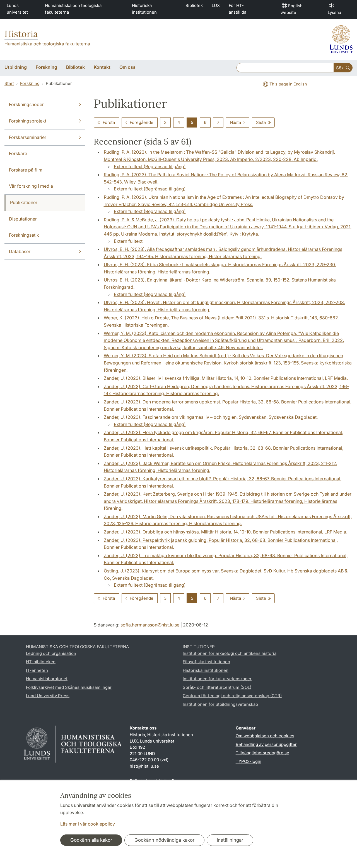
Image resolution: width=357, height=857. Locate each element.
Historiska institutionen (144, 9)
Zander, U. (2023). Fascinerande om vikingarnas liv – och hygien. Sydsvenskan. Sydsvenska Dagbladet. (211, 417)
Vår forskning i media (31, 186)
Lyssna (334, 12)
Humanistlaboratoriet (46, 678)
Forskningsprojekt (27, 121)
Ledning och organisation (51, 653)
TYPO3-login (248, 761)
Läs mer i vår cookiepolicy (87, 824)
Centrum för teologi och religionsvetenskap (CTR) (232, 695)
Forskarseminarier (27, 137)
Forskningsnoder (26, 104)
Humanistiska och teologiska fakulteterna (73, 9)
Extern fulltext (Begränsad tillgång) (150, 166)
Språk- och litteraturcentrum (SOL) (217, 687)
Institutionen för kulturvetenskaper (217, 678)
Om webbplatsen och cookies (265, 735)
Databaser (19, 251)
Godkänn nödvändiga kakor (164, 840)
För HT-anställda (237, 9)
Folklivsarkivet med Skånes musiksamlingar (69, 687)
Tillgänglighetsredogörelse (262, 752)
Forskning (30, 83)
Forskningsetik (24, 235)
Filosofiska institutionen (206, 661)
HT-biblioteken (41, 661)
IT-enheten (37, 670)
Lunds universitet (17, 9)
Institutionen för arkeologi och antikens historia (229, 653)
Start (9, 83)
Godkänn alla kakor (91, 840)
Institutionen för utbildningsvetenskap (220, 704)
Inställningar (230, 840)
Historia (21, 34)
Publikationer (23, 202)
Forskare (18, 153)
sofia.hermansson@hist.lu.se (149, 625)
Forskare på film (25, 170)
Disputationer (23, 219)
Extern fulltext (128, 241)
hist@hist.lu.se (144, 766)
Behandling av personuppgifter (266, 744)
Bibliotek (194, 5)
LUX (216, 5)
